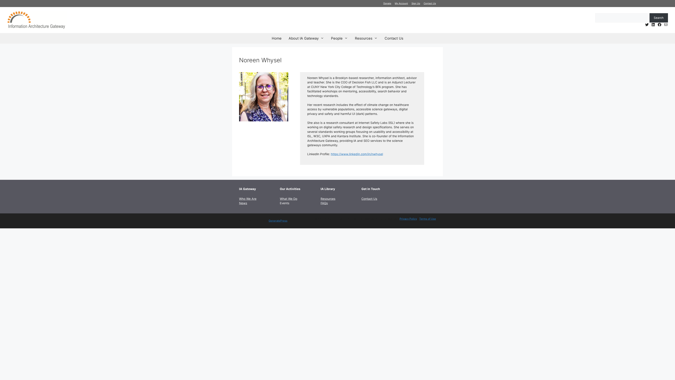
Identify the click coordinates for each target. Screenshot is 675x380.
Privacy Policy (408, 218)
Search (659, 18)
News (243, 203)
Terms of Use (427, 218)
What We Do (288, 199)
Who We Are (247, 199)
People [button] (337, 38)
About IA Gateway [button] (304, 38)
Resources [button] (363, 38)
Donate (387, 3)
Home (277, 38)
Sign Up (416, 3)
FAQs (324, 203)
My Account (401, 3)
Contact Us (430, 3)
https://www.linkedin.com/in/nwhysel (357, 154)
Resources (328, 199)
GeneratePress (278, 220)
